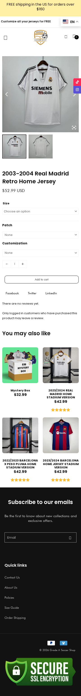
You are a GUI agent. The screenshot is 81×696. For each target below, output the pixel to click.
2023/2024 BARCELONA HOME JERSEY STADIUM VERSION (61, 464)
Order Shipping (15, 617)
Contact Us (12, 577)
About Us (10, 587)
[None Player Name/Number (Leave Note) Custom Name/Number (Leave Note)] (40, 252)
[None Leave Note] (40, 234)
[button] (12, 293)
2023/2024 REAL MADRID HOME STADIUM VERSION (61, 393)
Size (6, 203)
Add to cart (41, 279)
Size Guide (11, 607)
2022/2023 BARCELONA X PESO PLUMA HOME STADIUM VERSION (20, 464)
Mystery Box (20, 390)
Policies (9, 597)
